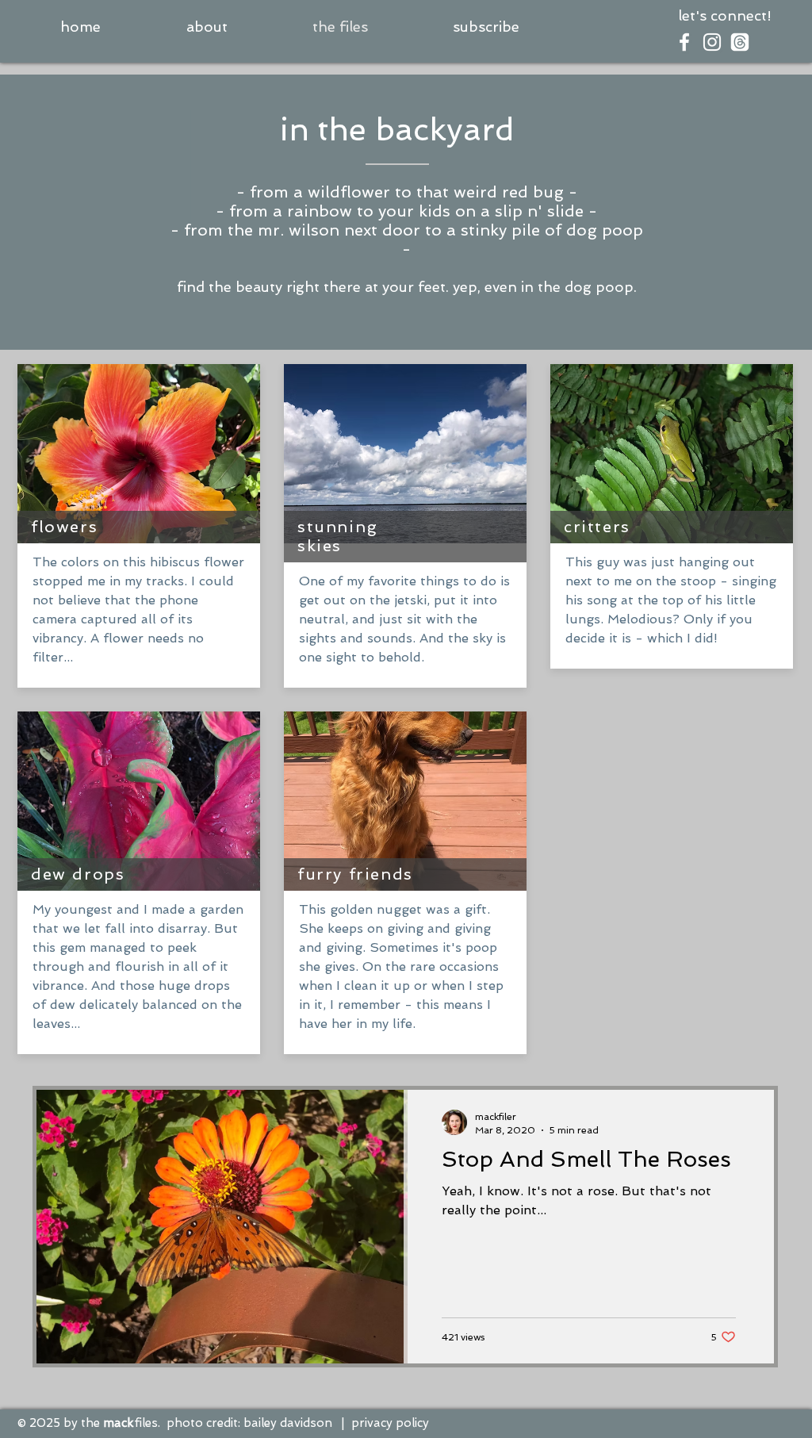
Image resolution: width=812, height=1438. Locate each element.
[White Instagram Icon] (712, 42)
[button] (485, 27)
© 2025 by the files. (88, 1423)
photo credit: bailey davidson (249, 1423)
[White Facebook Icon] (684, 42)
